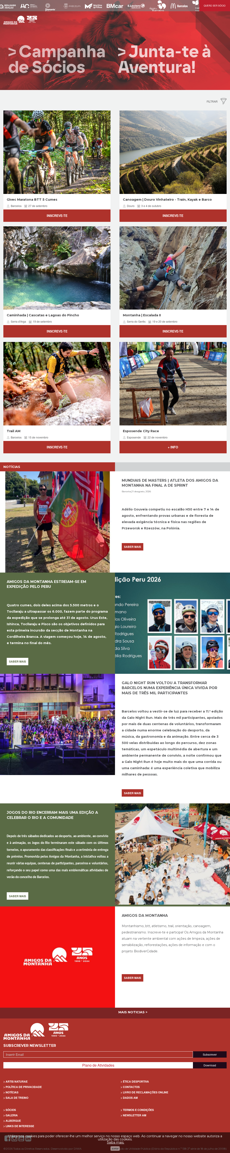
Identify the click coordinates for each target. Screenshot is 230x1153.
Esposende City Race (141, 431)
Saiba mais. (115, 1142)
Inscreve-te (57, 215)
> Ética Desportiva (135, 1081)
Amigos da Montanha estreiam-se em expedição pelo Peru (46, 584)
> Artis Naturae (15, 1081)
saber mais (132, 547)
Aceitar (115, 1148)
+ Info (173, 447)
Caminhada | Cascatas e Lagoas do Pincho (43, 315)
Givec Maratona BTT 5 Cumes (32, 200)
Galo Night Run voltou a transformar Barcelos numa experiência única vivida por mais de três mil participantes (169, 688)
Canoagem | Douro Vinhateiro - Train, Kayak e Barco (167, 200)
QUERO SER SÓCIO (215, 5)
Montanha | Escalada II (142, 315)
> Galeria (10, 1115)
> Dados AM (129, 1098)
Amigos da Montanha (145, 915)
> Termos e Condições (137, 1110)
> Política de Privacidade (22, 1087)
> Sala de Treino (15, 1098)
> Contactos (130, 1087)
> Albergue (12, 1121)
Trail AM (13, 431)
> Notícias (10, 1092)
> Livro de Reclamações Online (144, 1092)
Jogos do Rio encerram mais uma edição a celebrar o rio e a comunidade (52, 815)
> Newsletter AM (133, 1115)
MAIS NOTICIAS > (132, 1012)
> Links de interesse (18, 1126)
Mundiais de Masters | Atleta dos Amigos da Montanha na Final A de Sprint (170, 483)
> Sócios (9, 1110)
